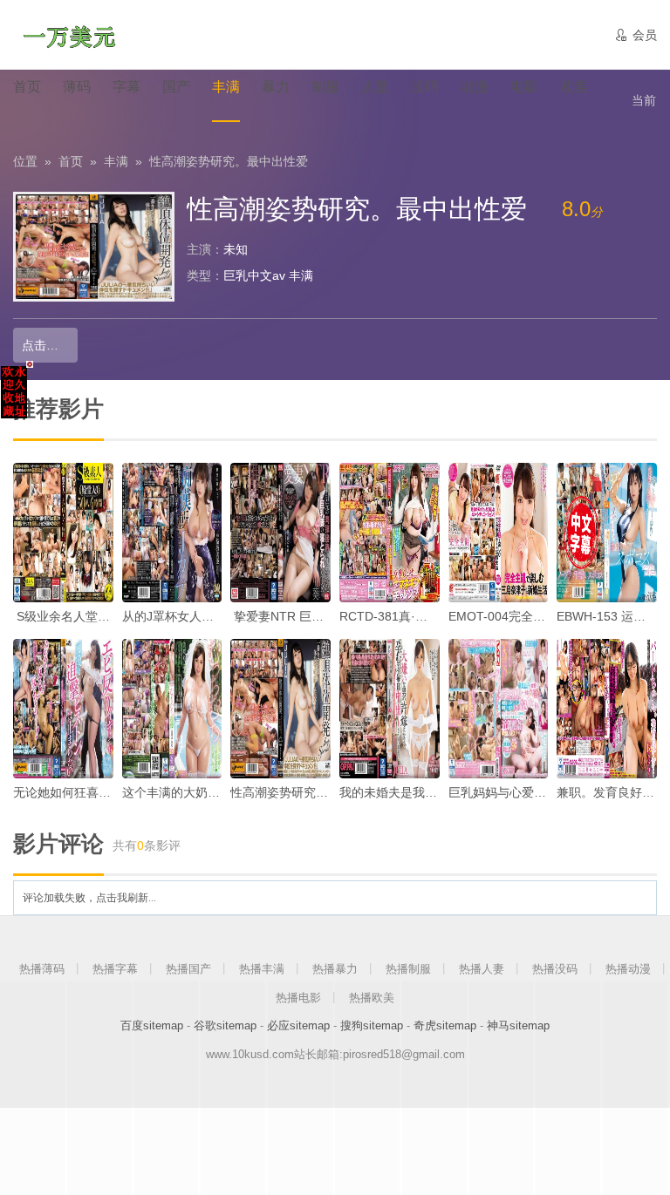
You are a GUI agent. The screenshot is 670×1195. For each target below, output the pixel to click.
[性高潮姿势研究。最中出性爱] (280, 708)
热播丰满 (261, 968)
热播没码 (555, 968)
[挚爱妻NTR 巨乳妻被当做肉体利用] (280, 532)
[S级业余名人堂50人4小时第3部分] (63, 532)
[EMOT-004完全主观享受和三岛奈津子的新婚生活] (498, 532)
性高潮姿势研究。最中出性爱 (228, 161)
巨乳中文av (254, 275)
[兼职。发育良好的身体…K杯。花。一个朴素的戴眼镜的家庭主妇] (607, 708)
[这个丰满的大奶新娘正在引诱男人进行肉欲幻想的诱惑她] (172, 708)
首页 (70, 161)
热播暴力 (335, 968)
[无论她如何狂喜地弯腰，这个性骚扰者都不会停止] (63, 708)
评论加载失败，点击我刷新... (89, 898)
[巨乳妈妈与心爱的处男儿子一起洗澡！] (498, 708)
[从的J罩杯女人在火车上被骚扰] (172, 532)
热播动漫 (628, 968)
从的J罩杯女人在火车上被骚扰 (204, 616)
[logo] (69, 34)
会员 (635, 35)
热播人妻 (481, 968)
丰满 (116, 161)
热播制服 (408, 968)
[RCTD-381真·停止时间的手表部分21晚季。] (389, 532)
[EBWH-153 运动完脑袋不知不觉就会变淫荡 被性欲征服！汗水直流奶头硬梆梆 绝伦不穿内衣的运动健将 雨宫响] (607, 532)
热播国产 (188, 968)
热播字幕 (115, 968)
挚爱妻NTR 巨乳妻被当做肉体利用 (325, 616)
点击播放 (46, 345)
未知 (235, 249)
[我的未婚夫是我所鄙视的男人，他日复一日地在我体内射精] (389, 708)
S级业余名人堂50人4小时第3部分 (106, 616)
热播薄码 (42, 968)
